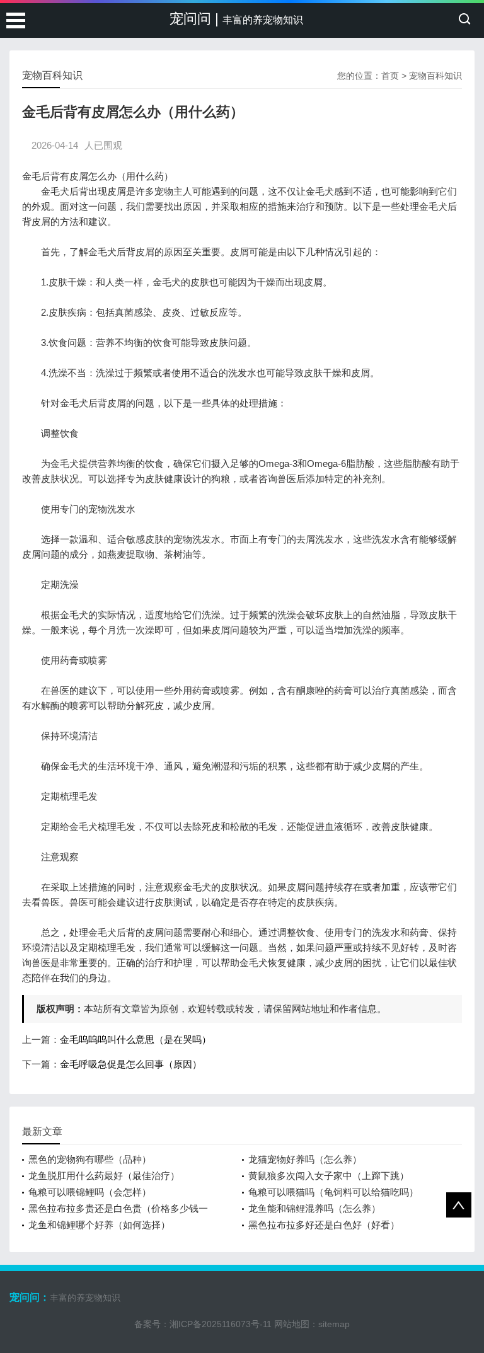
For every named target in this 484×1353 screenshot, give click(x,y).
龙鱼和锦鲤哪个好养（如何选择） (99, 1224)
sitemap (334, 1324)
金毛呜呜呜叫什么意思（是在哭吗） (135, 1039)
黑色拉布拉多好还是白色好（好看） (324, 1224)
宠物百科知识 (435, 76)
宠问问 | (236, 18)
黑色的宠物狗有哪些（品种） (89, 1159)
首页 (390, 76)
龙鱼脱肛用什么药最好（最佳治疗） (104, 1175)
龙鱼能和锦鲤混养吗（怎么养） (314, 1208)
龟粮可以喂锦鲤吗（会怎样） (89, 1192)
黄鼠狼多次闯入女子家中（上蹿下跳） (328, 1175)
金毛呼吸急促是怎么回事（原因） (131, 1064)
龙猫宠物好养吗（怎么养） (305, 1159)
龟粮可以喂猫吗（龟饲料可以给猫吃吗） (333, 1192)
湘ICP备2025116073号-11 (221, 1324)
